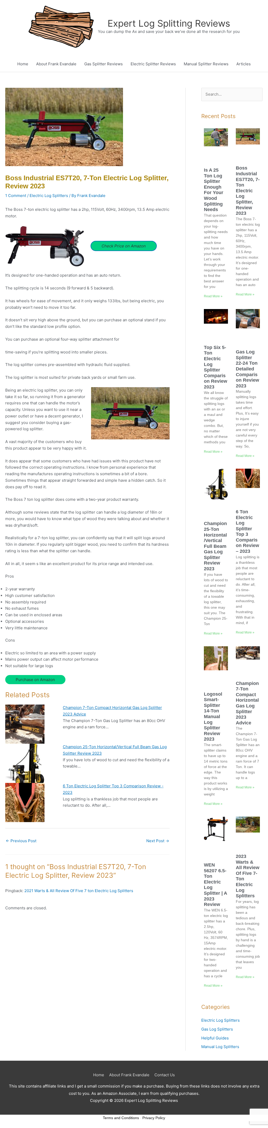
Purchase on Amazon (35, 679)
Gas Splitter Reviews (103, 63)
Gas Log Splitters (217, 1029)
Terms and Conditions (121, 1118)
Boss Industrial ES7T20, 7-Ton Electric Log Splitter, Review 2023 (248, 190)
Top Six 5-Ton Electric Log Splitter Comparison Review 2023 (215, 367)
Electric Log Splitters (49, 195)
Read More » (213, 296)
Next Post (157, 840)
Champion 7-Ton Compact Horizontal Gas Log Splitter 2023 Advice (247, 703)
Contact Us (164, 1074)
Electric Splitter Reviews (153, 63)
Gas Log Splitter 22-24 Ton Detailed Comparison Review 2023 (247, 368)
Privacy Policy (153, 1118)
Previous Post (21, 840)
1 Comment (15, 195)
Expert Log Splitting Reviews (169, 23)
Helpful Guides (215, 1038)
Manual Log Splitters (220, 1046)
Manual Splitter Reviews (206, 63)
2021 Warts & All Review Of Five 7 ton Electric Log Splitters (78, 890)
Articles (243, 63)
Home (22, 63)
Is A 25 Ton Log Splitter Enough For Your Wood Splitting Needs (213, 189)
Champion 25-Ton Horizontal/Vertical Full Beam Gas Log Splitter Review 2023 (215, 546)
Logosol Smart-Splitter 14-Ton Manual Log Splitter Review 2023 (213, 716)
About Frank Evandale (56, 63)
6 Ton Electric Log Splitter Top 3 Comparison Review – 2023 (247, 531)
